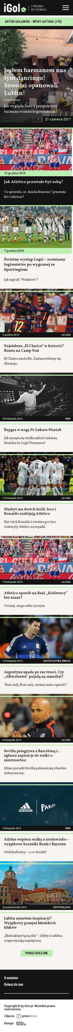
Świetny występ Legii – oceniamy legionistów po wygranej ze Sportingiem (34, 265)
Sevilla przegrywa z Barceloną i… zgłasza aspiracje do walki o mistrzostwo (32, 756)
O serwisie (11, 977)
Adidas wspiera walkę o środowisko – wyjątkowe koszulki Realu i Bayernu (36, 842)
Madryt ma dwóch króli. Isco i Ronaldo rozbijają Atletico (30, 512)
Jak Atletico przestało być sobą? (33, 182)
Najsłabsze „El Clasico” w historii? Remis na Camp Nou (34, 348)
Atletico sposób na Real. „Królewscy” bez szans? (36, 595)
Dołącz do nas (13, 984)
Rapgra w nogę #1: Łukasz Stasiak (32, 430)
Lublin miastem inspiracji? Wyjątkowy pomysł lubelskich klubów (30, 923)
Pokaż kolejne (36, 953)
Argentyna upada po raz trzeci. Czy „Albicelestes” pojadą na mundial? (34, 674)
